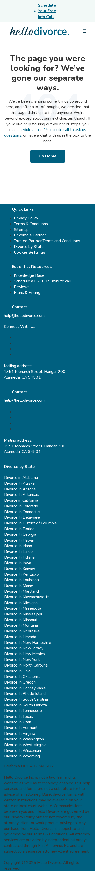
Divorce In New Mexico (24, 654)
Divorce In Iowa (17, 563)
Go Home (48, 156)
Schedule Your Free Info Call (47, 11)
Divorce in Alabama (21, 477)
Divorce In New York (22, 659)
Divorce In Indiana (19, 557)
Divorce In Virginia (19, 733)
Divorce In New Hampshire (27, 642)
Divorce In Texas (18, 716)
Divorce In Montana (21, 625)
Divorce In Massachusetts (26, 597)
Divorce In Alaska (19, 483)
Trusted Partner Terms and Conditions (47, 241)
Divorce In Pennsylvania (25, 688)
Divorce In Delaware (22, 517)
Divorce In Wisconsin (22, 750)
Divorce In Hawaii (19, 540)
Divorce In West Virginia (25, 745)
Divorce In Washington (24, 739)
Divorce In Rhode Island (25, 693)
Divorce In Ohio (17, 671)
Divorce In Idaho (18, 546)
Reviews (21, 287)
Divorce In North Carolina (26, 665)
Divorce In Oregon (20, 682)
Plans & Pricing (27, 292)
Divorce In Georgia (20, 534)
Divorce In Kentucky (21, 574)
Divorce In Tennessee (23, 710)
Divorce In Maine (18, 586)
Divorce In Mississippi (23, 614)
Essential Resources (32, 266)
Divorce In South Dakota (25, 705)
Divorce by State (29, 246)
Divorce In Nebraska (22, 631)
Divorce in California (21, 500)
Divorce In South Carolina (26, 699)
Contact (19, 307)
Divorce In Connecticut (23, 512)
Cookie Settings (29, 252)
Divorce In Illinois (18, 551)
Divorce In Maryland (21, 591)
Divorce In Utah (17, 722)
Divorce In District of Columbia (30, 523)
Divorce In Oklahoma (22, 676)
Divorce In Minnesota (22, 608)
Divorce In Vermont (21, 727)
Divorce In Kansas (19, 569)
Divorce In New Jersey (23, 648)
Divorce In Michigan (21, 603)
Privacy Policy (26, 218)
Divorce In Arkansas (21, 494)
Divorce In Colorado (21, 506)
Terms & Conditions (31, 224)
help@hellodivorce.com (24, 315)
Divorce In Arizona (20, 489)
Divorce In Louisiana (21, 580)
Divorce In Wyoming (22, 756)
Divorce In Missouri (20, 620)
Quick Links (23, 209)
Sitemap (21, 229)
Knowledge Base (29, 275)
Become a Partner (30, 235)
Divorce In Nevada (20, 637)
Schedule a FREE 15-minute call (42, 281)
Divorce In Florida (19, 529)
